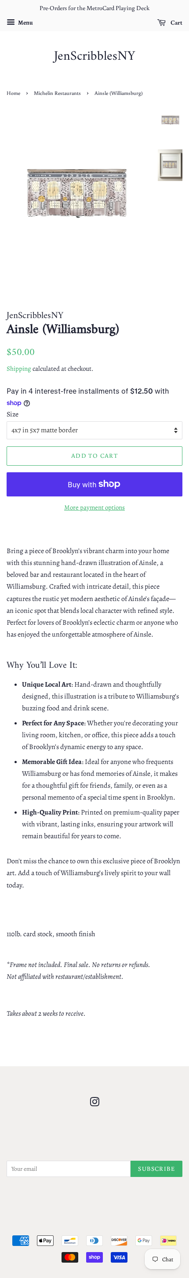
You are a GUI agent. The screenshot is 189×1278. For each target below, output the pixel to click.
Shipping (19, 368)
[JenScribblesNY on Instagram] (94, 1104)
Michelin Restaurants (57, 93)
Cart (175, 22)
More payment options (94, 507)
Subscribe (156, 1169)
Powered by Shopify (136, 1226)
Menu (25, 22)
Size (12, 414)
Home (13, 93)
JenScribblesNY (94, 57)
